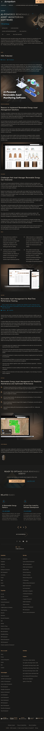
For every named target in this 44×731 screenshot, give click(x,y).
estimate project (17, 481)
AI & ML (2, 594)
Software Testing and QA (27, 577)
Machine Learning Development (29, 612)
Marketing (3, 585)
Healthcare (3, 564)
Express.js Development (5, 692)
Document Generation (5, 618)
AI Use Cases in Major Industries (29, 660)
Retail (2, 580)
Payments (2, 612)
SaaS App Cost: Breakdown (28, 678)
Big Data (2, 596)
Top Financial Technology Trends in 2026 (30, 670)
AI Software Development (27, 593)
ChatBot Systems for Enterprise (6, 607)
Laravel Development (5, 697)
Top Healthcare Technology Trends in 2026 (31, 668)
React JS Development (5, 705)
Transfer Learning (26, 604)
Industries (3, 555)
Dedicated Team (26, 569)
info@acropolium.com (20, 548)
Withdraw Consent (11, 725)
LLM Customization (26, 588)
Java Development (4, 694)
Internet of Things (4, 626)
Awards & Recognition (5, 659)
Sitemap (36, 728)
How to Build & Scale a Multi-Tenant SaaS (30, 673)
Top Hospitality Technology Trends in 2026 (31, 665)
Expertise (3, 590)
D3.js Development (4, 686)
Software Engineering (27, 572)
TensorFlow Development (5, 708)
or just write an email (31, 481)
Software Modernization (5, 628)
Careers (2, 662)
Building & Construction (5, 569)
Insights (24, 656)
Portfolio (25, 650)
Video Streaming (4, 610)
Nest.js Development (5, 700)
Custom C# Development (5, 681)
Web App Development (27, 564)
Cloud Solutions (4, 599)
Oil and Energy (5, 24)
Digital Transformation (27, 585)
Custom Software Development (28, 561)
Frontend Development (5, 602)
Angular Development (5, 676)
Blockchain (3, 615)
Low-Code (3, 604)
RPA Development (26, 609)
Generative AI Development (28, 607)
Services (25, 555)
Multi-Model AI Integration (28, 591)
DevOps (2, 623)
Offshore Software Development (29, 583)
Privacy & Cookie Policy (21, 725)
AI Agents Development (27, 599)
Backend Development (5, 639)
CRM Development (4, 642)
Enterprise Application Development (7, 644)
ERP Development (4, 636)
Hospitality (3, 561)
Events (2, 583)
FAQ (1, 665)
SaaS (2, 620)
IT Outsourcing (25, 580)
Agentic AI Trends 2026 (27, 681)
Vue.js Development (4, 710)
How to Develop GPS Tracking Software (30, 676)
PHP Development (4, 702)
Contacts (2, 667)
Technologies (4, 672)
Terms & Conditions (32, 725)
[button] (18, 527)
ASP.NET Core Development (6, 678)
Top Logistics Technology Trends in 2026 (30, 662)
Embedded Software (4, 634)
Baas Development (4, 631)
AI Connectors (25, 596)
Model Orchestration (27, 601)
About (2, 654)
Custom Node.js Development (6, 684)
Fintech (2, 577)
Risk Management (4, 572)
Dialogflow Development (5, 689)
